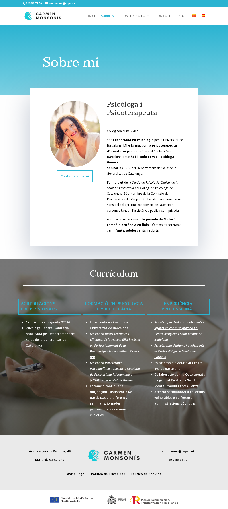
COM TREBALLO (133, 16)
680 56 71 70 (178, 459)
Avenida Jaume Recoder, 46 (50, 451)
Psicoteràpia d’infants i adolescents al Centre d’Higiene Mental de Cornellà (179, 351)
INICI (91, 16)
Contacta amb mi (74, 176)
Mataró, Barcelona (49, 459)
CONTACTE (164, 16)
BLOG (182, 16)
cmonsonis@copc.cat (178, 451)
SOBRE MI (108, 16)
